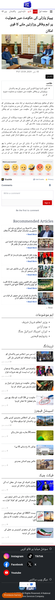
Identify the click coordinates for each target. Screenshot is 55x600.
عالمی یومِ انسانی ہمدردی (24, 461)
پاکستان (12, 11)
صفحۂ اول (43, 11)
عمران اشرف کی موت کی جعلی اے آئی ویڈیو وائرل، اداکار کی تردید (19, 484)
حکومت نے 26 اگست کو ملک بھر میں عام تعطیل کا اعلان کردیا (20, 399)
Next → (49, 308)
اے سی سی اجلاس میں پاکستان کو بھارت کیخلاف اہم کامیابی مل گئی (21, 356)
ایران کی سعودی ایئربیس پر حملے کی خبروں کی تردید (20, 531)
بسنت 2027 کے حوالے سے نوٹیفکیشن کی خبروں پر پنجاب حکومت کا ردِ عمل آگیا (19, 516)
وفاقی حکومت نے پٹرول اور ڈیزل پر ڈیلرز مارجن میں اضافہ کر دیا (20, 385)
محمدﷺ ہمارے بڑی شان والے (23, 432)
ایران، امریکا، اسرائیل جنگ (32, 331)
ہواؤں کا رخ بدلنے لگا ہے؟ (24, 447)
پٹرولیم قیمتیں (39, 336)
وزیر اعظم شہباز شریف (34, 322)
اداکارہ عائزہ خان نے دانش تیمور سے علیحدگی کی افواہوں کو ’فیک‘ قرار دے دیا (19, 500)
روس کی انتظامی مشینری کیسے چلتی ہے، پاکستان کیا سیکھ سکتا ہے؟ (20, 419)
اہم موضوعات (44, 315)
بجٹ (35, 11)
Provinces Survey (12, 595)
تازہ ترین (21, 11)
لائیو (29, 11)
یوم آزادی (42, 327)
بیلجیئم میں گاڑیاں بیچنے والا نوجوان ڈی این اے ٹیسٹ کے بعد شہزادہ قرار (20, 370)
